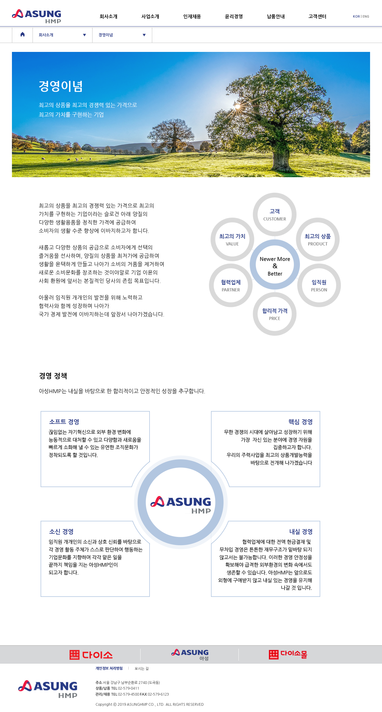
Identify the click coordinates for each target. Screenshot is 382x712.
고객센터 (317, 16)
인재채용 (192, 16)
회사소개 (109, 16)
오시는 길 (142, 669)
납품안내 (276, 16)
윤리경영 (234, 16)
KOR (356, 16)
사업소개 (150, 16)
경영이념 (122, 35)
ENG (366, 16)
